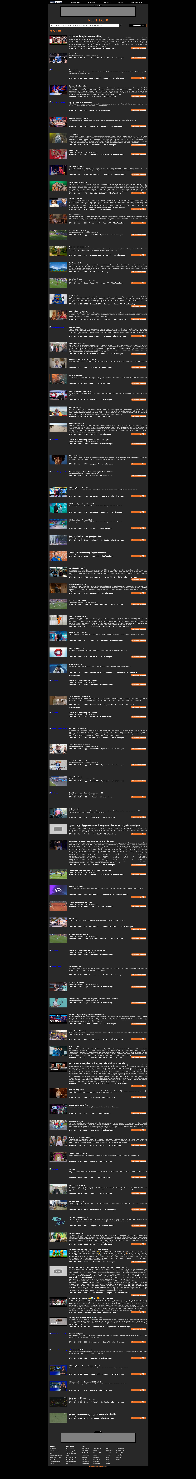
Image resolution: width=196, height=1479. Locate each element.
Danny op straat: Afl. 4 (77, 343)
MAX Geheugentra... (56, 1455)
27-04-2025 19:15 (75, 476)
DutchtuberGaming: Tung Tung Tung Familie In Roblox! (88, 1250)
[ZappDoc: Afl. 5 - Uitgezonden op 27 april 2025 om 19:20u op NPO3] (58, 464)
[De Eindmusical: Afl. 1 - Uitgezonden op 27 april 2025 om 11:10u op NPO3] (58, 1129)
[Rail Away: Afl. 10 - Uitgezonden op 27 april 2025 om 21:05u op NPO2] (58, 271)
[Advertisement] (98, 11)
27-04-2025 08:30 (75, 1244)
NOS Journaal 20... (71, 1457)
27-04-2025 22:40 (75, 110)
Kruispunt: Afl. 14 (75, 809)
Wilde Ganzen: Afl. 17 (76, 1201)
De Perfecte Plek (75, 967)
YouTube (87, 48)
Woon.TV (106, 738)
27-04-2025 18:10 (75, 641)
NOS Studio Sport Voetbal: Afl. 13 (81, 520)
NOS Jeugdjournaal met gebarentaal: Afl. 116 (85, 1366)
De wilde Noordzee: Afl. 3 (78, 182)
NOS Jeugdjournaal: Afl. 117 (78, 488)
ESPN (86, 444)
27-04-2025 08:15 (75, 1262)
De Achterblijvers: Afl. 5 (77, 584)
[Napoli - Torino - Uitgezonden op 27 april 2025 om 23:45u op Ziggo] (58, 62)
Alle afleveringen (109, 48)
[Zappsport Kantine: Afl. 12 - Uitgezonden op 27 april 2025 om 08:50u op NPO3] (58, 1226)
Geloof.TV (93, 1113)
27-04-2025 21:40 (75, 193)
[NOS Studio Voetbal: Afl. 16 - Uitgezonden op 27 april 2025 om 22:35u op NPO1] (58, 126)
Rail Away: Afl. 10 (75, 263)
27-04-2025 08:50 (75, 1226)
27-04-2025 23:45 (75, 58)
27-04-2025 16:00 (75, 895)
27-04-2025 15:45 (75, 906)
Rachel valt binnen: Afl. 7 (78, 568)
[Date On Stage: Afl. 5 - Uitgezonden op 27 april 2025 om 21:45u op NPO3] (58, 175)
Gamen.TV (96, 1262)
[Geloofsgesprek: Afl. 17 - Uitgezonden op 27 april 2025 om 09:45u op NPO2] (58, 1194)
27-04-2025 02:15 (75, 1390)
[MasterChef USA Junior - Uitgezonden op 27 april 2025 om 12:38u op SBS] (58, 1039)
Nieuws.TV (106, 78)
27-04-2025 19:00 (75, 496)
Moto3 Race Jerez (75, 777)
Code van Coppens (75, 327)
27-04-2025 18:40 (75, 577)
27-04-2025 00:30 (75, 1418)
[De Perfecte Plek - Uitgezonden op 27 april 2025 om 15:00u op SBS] (56, 967)
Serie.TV (92, 384)
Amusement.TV (95, 78)
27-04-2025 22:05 (75, 145)
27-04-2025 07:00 (75, 1327)
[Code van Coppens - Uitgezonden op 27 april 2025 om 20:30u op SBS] (57, 327)
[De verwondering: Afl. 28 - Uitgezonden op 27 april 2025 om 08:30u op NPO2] (58, 1242)
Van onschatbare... (71, 1462)
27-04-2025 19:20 (75, 464)
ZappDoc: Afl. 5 (74, 456)
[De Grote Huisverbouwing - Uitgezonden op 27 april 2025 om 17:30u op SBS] (59, 729)
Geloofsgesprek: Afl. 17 (77, 1185)
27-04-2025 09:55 (75, 1177)
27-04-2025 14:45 (75, 987)
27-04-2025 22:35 (75, 126)
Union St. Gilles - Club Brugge (79, 231)
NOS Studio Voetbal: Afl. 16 (78, 118)
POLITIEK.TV (98, 20)
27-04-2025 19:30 (75, 434)
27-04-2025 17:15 (75, 749)
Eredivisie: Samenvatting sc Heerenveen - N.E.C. (86, 793)
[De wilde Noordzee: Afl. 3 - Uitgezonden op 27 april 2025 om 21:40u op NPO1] (58, 191)
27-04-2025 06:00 (75, 1358)
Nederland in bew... (56, 1457)
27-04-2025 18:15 (75, 604)
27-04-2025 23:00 (75, 78)
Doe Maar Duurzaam (76, 1089)
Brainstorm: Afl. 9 (75, 665)
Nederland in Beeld (76, 886)
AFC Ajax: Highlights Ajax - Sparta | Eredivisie (85, 36)
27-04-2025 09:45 (75, 1194)
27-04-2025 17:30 (75, 717)
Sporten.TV (105, 58)
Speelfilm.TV (120, 1449)
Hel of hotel (69, 1464)
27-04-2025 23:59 (75, 48)
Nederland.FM (75, 2)
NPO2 (86, 96)
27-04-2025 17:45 (75, 685)
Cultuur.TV (107, 627)
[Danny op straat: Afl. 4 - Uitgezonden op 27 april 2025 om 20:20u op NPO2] (58, 351)
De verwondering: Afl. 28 (77, 1233)
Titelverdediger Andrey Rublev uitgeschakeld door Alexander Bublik (93, 999)
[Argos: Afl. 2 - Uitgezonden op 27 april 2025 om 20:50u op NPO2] (58, 303)
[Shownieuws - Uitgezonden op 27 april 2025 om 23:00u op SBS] (55, 70)
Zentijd (68, 1455)
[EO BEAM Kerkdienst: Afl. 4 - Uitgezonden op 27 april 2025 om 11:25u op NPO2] (58, 1113)
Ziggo (86, 58)
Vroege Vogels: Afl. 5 (76, 424)
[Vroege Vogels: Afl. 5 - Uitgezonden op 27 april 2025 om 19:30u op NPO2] (58, 432)
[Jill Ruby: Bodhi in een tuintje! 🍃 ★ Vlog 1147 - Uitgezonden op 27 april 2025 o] (58, 1326)
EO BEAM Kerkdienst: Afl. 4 (78, 1105)
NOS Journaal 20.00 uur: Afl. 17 (80, 391)
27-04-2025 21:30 (75, 209)
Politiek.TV (103, 1057)
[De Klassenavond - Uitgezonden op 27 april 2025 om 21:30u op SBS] (58, 223)
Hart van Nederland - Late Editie (80, 102)
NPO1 (85, 126)
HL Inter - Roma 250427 (77, 600)
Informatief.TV (95, 96)
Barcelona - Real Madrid (77, 1398)
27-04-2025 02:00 (75, 1402)
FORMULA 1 (53, 1449)
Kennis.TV (93, 193)
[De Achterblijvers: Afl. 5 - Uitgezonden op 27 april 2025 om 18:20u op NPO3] (58, 592)
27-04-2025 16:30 (75, 874)
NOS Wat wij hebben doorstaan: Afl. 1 (82, 359)
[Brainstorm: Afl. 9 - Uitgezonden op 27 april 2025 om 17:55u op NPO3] (58, 673)
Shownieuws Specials (76, 1334)
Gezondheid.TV (109, 673)
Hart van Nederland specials (81, 1350)
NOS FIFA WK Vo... (71, 1459)
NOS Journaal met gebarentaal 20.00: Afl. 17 (85, 1382)
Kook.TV (105, 1039)
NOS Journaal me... (56, 1464)
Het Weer (72, 1169)
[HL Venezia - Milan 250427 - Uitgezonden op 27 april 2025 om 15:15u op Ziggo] (58, 943)
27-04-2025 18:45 (75, 540)
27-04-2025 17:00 (75, 834)
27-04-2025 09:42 (75, 1210)
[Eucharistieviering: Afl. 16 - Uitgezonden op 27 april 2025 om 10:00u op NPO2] (58, 1161)
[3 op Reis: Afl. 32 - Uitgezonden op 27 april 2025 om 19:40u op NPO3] (58, 416)
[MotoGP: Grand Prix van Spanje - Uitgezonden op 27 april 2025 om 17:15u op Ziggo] (58, 769)
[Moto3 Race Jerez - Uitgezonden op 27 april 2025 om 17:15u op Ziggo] (58, 785)
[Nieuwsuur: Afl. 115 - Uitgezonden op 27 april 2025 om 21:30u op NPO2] (58, 207)
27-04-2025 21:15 (75, 235)
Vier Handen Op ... (71, 1453)
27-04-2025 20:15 (75, 368)
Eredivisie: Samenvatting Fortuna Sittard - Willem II (87, 951)
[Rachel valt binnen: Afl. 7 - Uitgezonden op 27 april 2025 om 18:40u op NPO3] (58, 576)
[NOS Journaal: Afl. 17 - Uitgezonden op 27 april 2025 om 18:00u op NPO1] (58, 657)
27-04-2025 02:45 (75, 1374)
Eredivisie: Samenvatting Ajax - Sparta (83, 681)
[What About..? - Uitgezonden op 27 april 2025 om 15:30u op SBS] (58, 927)
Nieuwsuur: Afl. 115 (75, 199)
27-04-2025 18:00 (75, 657)
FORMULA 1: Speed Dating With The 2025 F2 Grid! (86, 1015)
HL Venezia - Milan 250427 (78, 935)
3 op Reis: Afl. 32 (75, 408)
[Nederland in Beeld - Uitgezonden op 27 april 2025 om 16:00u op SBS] (58, 895)
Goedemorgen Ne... (55, 1462)
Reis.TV (92, 272)
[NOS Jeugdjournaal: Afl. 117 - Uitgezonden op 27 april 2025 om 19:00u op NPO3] (58, 496)
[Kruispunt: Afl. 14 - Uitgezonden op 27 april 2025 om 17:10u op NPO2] (58, 817)
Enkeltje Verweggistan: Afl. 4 (79, 697)
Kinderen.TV (119, 705)
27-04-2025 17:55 (75, 673)
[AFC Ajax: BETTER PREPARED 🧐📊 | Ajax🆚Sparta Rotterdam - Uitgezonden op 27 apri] (58, 1306)
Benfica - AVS (74, 150)
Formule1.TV (94, 749)
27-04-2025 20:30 (75, 319)
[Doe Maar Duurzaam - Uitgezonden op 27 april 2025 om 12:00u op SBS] (58, 1097)
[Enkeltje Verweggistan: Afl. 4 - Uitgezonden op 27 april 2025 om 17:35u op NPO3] (58, 705)
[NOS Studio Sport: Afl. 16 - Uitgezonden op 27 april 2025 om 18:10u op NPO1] (58, 641)
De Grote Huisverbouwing (78, 729)
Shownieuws (73, 70)
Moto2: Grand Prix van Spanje (79, 745)
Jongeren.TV (94, 464)
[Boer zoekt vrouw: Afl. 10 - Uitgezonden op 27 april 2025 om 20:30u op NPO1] (58, 319)
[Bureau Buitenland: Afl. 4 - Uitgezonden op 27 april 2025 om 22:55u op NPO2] (58, 94)
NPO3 (86, 175)
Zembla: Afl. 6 (74, 134)
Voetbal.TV (97, 48)
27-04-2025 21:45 (75, 154)
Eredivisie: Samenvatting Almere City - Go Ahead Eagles (89, 440)
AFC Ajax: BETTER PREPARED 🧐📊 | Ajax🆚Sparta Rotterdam (91, 1298)
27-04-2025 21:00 (75, 283)
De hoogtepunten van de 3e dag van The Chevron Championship (92, 1414)
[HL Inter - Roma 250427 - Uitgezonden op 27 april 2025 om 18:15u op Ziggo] (58, 608)
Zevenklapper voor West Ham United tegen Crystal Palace (90, 870)
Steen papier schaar (76, 983)
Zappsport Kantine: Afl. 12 (78, 1217)
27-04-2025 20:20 (75, 354)
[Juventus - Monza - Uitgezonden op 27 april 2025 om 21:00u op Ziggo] (58, 287)
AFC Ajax (52, 1459)
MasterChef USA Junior (77, 1031)
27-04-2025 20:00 (75, 384)
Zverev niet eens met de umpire (80, 902)
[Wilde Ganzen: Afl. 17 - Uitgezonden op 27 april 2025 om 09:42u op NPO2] (58, 1210)
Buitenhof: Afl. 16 (75, 1047)
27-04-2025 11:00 (75, 1145)
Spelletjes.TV (120, 1451)
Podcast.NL (107, 2)
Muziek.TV (117, 627)
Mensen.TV (108, 175)
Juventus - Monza (75, 279)
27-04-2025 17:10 (75, 817)
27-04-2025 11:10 (75, 1130)
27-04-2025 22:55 (75, 96)
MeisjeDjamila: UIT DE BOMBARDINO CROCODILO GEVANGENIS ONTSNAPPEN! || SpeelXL (98, 1267)
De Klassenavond (75, 215)
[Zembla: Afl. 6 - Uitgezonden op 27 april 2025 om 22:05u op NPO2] (58, 142)
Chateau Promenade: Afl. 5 (79, 247)
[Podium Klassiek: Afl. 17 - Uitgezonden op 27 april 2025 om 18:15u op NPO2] (58, 624)
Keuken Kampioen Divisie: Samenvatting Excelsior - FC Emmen (92, 472)
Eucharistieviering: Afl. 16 (78, 1153)
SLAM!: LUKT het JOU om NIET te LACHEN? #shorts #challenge (91, 841)
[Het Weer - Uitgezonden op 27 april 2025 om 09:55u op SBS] (54, 1169)
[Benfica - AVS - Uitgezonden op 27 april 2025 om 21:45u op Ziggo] (58, 159)
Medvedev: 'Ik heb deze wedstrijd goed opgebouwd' (87, 552)
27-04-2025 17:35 (75, 705)
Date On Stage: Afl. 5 (76, 166)
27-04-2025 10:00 (75, 1161)
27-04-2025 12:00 (75, 1083)
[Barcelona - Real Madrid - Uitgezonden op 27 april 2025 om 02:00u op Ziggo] (58, 1406)
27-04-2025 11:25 (75, 1113)
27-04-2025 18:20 (75, 593)
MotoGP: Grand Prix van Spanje (80, 761)
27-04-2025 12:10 (75, 1057)
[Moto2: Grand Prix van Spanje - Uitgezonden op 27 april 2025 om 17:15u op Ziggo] (58, 753)
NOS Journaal (54, 1451)
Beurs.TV (96, 1083)
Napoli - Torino (74, 54)
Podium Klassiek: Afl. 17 (77, 616)
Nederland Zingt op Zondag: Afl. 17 (81, 1137)
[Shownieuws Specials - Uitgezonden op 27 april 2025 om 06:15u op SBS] (58, 1334)
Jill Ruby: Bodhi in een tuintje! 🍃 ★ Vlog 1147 (85, 1318)
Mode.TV (96, 1461)
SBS (85, 78)
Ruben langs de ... (71, 1451)
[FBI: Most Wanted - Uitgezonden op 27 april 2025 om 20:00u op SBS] (58, 384)
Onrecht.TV (118, 304)
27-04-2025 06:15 (75, 1342)
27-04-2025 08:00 (75, 1312)
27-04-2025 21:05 (75, 272)
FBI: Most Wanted (75, 375)
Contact (120, 2)
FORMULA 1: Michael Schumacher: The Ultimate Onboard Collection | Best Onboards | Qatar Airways (104, 825)
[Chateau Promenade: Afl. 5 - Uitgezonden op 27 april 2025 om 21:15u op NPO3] (58, 255)
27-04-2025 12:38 (75, 1039)
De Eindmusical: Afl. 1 (76, 1121)
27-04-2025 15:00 (75, 955)
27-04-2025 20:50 (75, 304)
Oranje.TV (107, 1457)
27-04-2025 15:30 (75, 927)
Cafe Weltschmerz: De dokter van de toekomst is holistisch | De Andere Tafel (97, 1063)
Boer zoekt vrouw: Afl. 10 (78, 311)
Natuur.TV (102, 193)
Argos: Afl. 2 (73, 295)
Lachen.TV (96, 1457)
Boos (51, 1453)
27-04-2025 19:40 (75, 416)
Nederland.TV (92, 2)
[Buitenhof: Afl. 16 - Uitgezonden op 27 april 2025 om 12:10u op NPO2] (58, 1055)
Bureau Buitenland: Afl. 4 (78, 86)
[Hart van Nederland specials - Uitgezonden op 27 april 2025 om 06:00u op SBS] (60, 1350)
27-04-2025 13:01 (75, 1024)
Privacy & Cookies (136, 2)
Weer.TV (92, 1177)
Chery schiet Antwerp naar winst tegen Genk (85, 536)
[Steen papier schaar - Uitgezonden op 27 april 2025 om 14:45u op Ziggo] (58, 991)
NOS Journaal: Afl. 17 (76, 648)
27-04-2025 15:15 (75, 939)
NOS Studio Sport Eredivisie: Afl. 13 (81, 504)
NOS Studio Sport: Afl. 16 (78, 632)
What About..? (74, 918)
